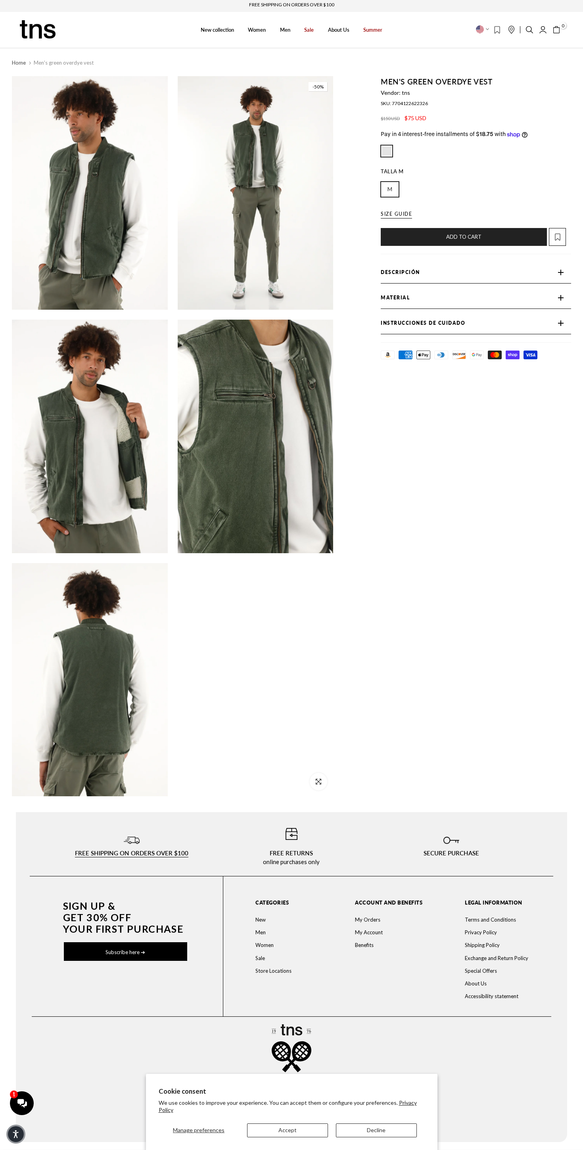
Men (285, 30)
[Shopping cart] (556, 29)
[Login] (543, 29)
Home (19, 62)
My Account (369, 932)
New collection (217, 30)
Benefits (364, 945)
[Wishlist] (497, 29)
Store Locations (273, 971)
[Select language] (482, 29)
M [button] (389, 189)
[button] (560, 237)
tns (406, 92)
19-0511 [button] (387, 151)
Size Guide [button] (396, 214)
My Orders (367, 919)
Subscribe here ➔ (125, 952)
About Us (338, 30)
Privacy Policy (481, 932)
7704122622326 (410, 103)
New (260, 919)
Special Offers (481, 971)
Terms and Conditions (490, 919)
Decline (376, 1130)
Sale (309, 30)
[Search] (529, 29)
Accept (287, 1130)
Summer (372, 30)
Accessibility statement (491, 996)
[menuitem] (286, 919)
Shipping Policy (482, 945)
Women (257, 30)
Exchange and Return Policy (496, 958)
